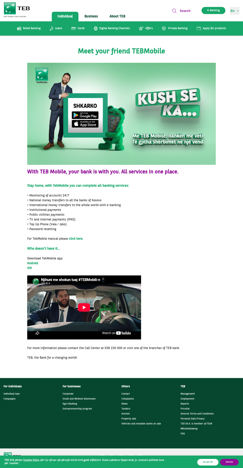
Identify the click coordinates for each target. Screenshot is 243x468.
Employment (187, 399)
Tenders (126, 409)
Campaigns (9, 399)
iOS (29, 268)
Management (188, 394)
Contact (126, 394)
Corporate (68, 394)
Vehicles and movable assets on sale (141, 424)
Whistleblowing (189, 428)
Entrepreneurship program (77, 409)
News (125, 404)
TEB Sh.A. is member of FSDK (196, 424)
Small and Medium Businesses (79, 399)
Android (32, 263)
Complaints (128, 399)
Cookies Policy (31, 460)
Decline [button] (229, 462)
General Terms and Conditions (197, 414)
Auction (126, 414)
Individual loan (12, 394)
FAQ (183, 433)
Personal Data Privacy (193, 419)
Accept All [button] (208, 462)
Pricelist (185, 409)
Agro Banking (70, 404)
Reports (185, 404)
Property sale (129, 419)
